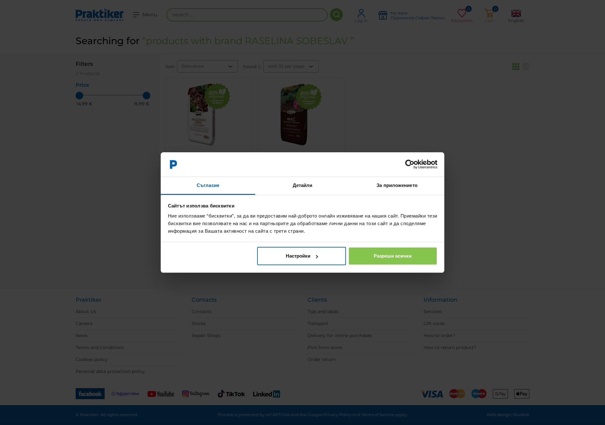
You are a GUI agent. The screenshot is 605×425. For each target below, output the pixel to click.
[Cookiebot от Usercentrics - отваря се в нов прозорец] (409, 164)
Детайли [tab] (303, 185)
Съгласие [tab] (208, 185)
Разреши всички (393, 256)
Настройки (298, 256)
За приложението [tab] (397, 185)
